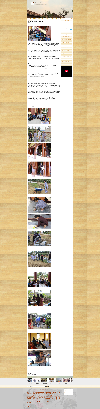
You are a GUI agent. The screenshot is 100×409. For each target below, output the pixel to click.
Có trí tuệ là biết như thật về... (67, 56)
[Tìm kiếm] (71, 18)
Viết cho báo (43, 18)
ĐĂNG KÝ (47, 386)
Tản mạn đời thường (55, 18)
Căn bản (31, 18)
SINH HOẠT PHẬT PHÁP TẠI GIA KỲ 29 (33, 374)
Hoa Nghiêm (38, 18)
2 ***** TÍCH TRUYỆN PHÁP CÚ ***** (66, 34)
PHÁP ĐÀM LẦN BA (30, 373)
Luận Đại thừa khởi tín (65, 42)
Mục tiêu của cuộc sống (65, 61)
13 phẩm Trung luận (65, 45)
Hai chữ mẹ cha (64, 53)
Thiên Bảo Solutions (51, 408)
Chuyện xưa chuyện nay (65, 50)
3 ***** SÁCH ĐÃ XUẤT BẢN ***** (66, 36)
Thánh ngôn (34, 18)
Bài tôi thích (60, 18)
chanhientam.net (39, 407)
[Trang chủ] (28, 18)
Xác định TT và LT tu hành (66, 47)
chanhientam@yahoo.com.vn (48, 407)
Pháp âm (50, 18)
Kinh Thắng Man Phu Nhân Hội (66, 39)
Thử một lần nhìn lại (65, 58)
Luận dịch (46, 18)
